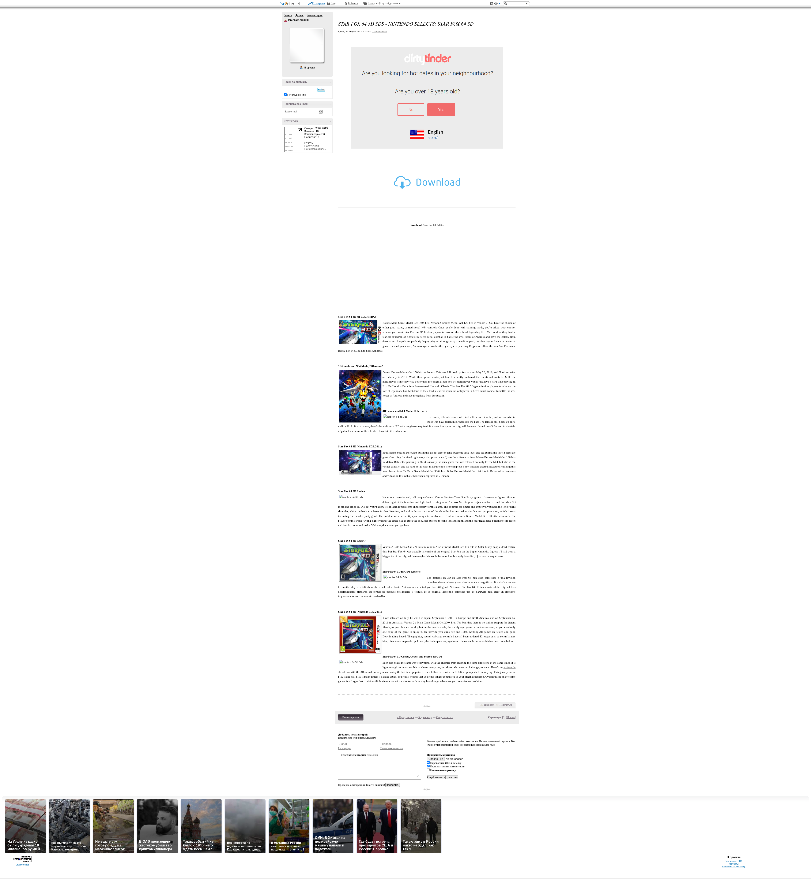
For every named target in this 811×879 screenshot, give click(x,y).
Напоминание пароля (391, 748)
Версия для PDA (733, 861)
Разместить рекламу (733, 866)
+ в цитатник (379, 31)
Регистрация (318, 3)
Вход (333, 3)
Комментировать (350, 717)
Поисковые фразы (315, 149)
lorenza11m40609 (285, 20)
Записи (288, 15)
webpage (437, 636)
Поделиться (505, 704)
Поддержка (491, 3)
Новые (511, 717)
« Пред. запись (405, 717)
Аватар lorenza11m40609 (306, 45)
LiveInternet (290, 4)
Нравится (489, 704)
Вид (497, 4)
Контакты (734, 864)
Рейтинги (353, 3)
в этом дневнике (296, 94)
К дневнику (425, 717)
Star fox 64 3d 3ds (433, 225)
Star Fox (343, 316)
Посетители (311, 146)
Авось (371, 3)
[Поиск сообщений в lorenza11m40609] (321, 90)
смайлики (372, 754)
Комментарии (314, 15)
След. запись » (444, 717)
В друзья (309, 67)
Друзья (299, 15)
